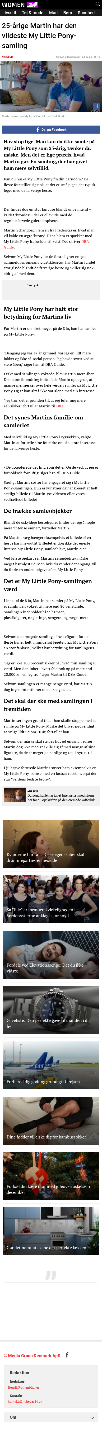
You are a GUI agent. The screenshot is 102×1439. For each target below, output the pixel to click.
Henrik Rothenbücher (23, 1387)
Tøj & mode (32, 12)
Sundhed (86, 12)
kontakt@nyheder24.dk (25, 1401)
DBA (60, 406)
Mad (53, 12)
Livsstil (9, 12)
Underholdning (32, 19)
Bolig (7, 19)
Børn (67, 12)
